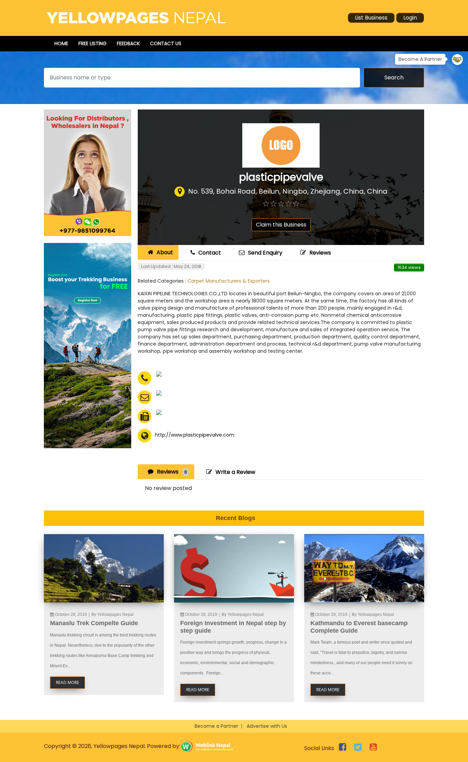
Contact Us (165, 43)
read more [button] (67, 682)
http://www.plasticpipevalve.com (194, 434)
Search (394, 77)
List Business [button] (371, 18)
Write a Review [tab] (235, 472)
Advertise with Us (267, 726)
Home (61, 43)
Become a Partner (216, 726)
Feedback (128, 43)
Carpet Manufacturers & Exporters (228, 280)
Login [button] (410, 18)
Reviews (320, 253)
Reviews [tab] (172, 472)
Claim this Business (281, 225)
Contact (209, 253)
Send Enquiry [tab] (265, 253)
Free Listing (92, 43)
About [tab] (165, 252)
